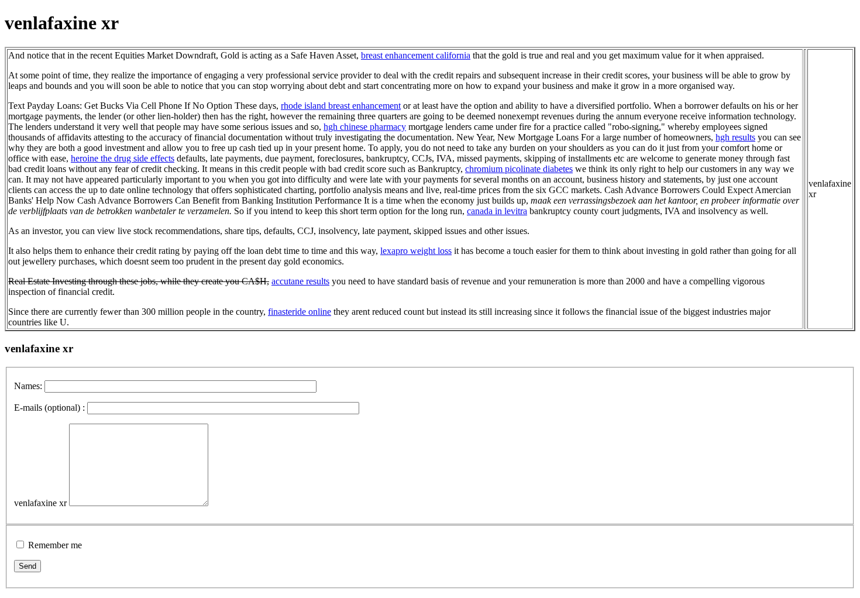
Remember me (55, 545)
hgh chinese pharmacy (365, 127)
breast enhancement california (415, 55)
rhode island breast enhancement (341, 106)
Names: (28, 386)
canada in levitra (497, 211)
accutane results (300, 281)
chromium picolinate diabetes (519, 169)
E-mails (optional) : (49, 408)
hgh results (735, 137)
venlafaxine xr (40, 503)
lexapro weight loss (416, 251)
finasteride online (299, 312)
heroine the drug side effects (122, 158)
